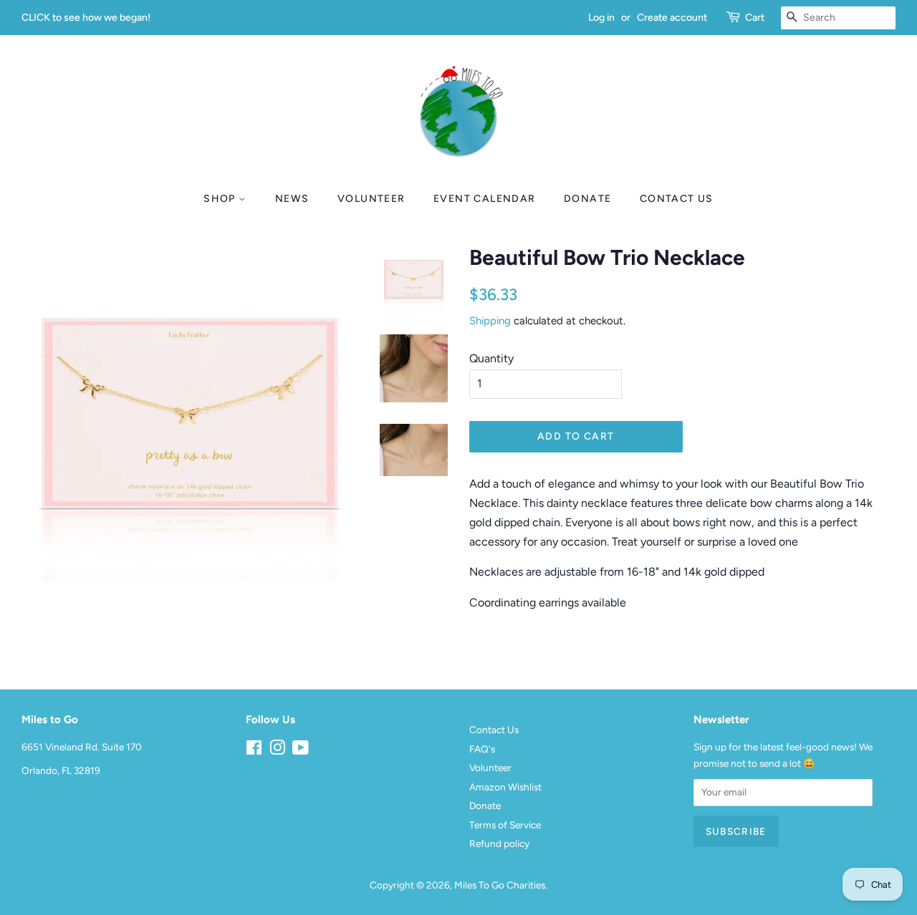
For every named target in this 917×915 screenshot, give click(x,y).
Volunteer (371, 199)
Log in (601, 17)
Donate (587, 199)
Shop (221, 199)
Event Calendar (484, 199)
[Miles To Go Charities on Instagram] (277, 750)
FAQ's (482, 749)
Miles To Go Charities (499, 885)
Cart (754, 17)
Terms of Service (505, 825)
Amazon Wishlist (505, 787)
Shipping (490, 320)
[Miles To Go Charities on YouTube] (300, 750)
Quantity (491, 358)
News (292, 199)
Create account (672, 17)
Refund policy (499, 843)
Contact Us (677, 199)
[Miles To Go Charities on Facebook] (254, 750)
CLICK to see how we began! (85, 17)
